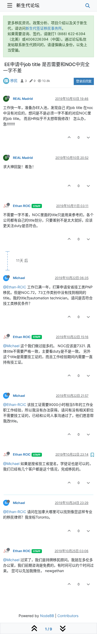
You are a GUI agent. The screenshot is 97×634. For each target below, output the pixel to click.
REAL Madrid (23, 99)
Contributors (67, 615)
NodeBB (47, 615)
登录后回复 (84, 81)
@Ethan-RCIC (14, 287)
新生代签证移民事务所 (44, 28)
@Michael (11, 346)
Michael (19, 278)
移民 (14, 80)
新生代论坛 (28, 5)
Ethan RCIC (22, 206)
